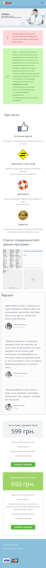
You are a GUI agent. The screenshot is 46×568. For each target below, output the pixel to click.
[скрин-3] (33, 259)
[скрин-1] (12, 279)
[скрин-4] (33, 279)
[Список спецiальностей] (12, 259)
